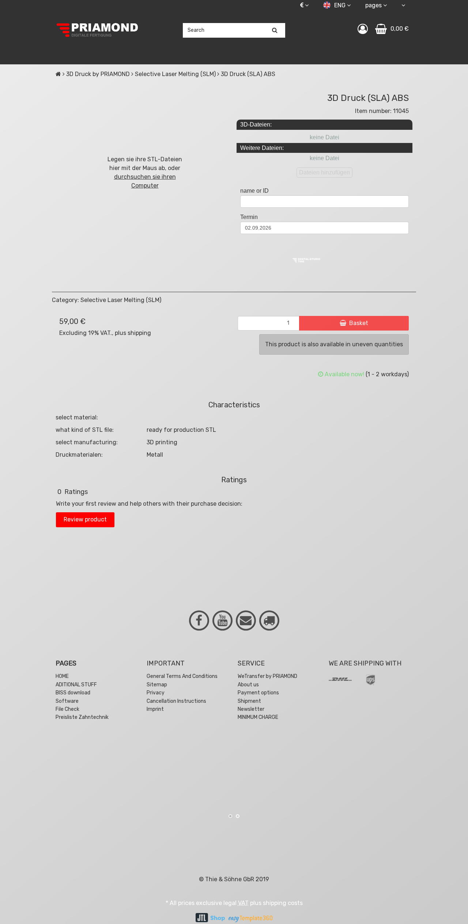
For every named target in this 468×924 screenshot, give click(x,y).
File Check (67, 709)
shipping (139, 332)
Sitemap (157, 685)
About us (248, 685)
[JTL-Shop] (210, 918)
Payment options (258, 693)
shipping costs (283, 903)
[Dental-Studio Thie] (306, 259)
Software (67, 701)
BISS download (73, 693)
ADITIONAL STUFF (76, 685)
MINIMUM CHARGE (258, 717)
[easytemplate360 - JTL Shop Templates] (250, 918)
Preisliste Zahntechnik (82, 717)
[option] (112, 772)
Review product (85, 519)
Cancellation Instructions (176, 701)
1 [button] (230, 816)
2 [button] (237, 816)
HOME (62, 676)
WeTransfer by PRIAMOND (267, 676)
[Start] (58, 74)
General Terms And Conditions (182, 676)
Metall (155, 454)
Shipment (249, 701)
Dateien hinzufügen (324, 172)
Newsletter (251, 709)
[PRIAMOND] (97, 30)
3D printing (162, 442)
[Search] (275, 30)
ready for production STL (181, 429)
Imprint (155, 709)
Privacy (156, 693)
